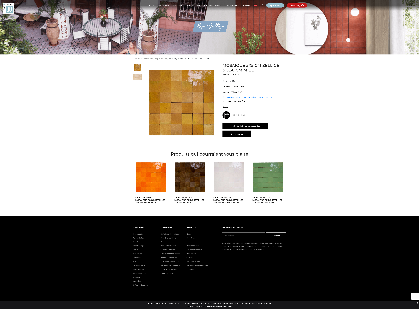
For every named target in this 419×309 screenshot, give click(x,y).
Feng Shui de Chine (168, 238)
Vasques (136, 277)
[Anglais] (255, 5)
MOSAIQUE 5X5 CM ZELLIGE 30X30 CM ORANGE (150, 201)
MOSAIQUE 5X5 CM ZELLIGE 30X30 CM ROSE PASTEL (228, 201)
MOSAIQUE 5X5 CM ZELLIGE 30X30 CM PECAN (189, 201)
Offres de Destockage (141, 285)
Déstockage (295, 5)
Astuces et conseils (212, 5)
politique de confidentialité (220, 307)
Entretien (137, 281)
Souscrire (276, 235)
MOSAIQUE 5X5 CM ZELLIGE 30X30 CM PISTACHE (267, 201)
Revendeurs (191, 254)
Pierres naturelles (140, 273)
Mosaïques (137, 254)
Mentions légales (193, 261)
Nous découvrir (193, 5)
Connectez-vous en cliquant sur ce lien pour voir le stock (247, 97)
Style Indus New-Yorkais (170, 261)
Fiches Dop (191, 269)
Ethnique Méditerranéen (170, 254)
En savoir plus (237, 134)
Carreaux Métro (139, 265)
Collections (164, 5)
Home (137, 59)
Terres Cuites (138, 238)
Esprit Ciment (138, 242)
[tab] (137, 68)
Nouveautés (138, 234)
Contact (246, 5)
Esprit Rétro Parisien (169, 269)
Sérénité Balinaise (168, 250)
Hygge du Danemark (169, 258)
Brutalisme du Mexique (170, 234)
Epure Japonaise (167, 273)
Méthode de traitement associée (245, 126)
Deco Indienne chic (168, 246)
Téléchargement (232, 5)
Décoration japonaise (169, 242)
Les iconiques (138, 269)
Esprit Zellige (161, 59)
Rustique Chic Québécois (170, 265)
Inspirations (178, 5)
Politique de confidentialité (197, 265)
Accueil (152, 5)
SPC (134, 261)
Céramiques (137, 258)
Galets (135, 250)
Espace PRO (275, 5)
